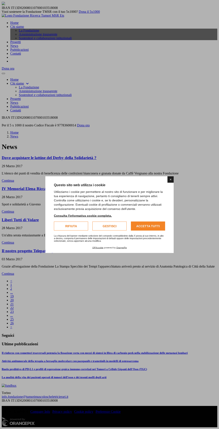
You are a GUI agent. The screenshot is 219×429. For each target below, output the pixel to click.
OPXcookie (98, 247)
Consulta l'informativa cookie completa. (83, 215)
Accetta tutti (148, 226)
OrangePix (121, 247)
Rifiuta (71, 226)
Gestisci (110, 226)
